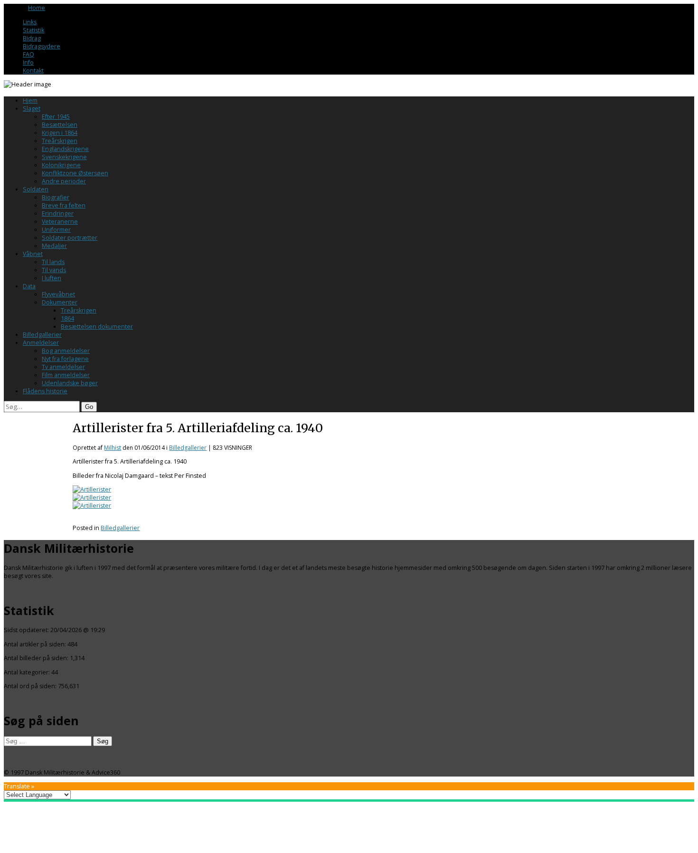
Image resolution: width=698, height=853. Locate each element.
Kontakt (33, 70)
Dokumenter (59, 302)
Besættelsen (59, 125)
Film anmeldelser (66, 375)
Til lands (53, 262)
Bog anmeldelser (66, 351)
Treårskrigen (59, 141)
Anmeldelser (41, 343)
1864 (67, 318)
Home (36, 8)
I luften (51, 278)
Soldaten (35, 189)
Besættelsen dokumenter (97, 326)
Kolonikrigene (61, 165)
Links (30, 22)
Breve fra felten (63, 205)
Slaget (31, 108)
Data (29, 286)
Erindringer (58, 213)
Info (28, 62)
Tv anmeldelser (63, 367)
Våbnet (33, 254)
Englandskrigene (65, 149)
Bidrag (32, 38)
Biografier (55, 197)
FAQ (28, 54)
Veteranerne (60, 222)
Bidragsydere (41, 46)
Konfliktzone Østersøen (75, 173)
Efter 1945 (56, 117)
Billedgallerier (42, 335)
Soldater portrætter (69, 238)
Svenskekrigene (64, 157)
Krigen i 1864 (59, 133)
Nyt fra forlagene (65, 359)
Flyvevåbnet (58, 294)
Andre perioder (64, 181)
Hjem (30, 100)
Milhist (112, 448)
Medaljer (54, 246)
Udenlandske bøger (70, 383)
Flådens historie (45, 391)
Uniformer (56, 230)
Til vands (54, 270)
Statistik (33, 30)
